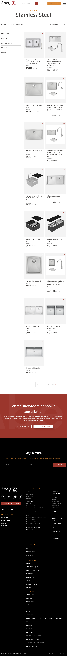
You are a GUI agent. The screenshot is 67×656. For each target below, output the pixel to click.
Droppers (54, 499)
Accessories (56, 523)
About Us (30, 595)
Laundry (29, 555)
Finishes (29, 629)
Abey (28, 563)
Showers (55, 497)
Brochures (28, 608)
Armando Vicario (33, 570)
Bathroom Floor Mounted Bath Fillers (35, 508)
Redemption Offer (33, 639)
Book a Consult (54, 3)
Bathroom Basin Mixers (32, 506)
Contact (29, 598)
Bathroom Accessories (57, 528)
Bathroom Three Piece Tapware (34, 512)
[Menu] (64, 3)
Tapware (29, 501)
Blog (27, 604)
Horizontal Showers (56, 503)
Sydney (4, 526)
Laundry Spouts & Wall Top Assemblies (35, 521)
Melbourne (5, 520)
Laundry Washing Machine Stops (34, 524)
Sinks (28, 492)
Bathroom (30, 551)
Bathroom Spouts (30, 510)
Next (53, 384)
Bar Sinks (28, 498)
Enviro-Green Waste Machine (34, 528)
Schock (29, 588)
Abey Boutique (32, 567)
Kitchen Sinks (29, 494)
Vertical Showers (56, 507)
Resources (30, 602)
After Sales (30, 615)
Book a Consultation (43, 426)
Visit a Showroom (23, 426)
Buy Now (55, 535)
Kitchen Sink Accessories (58, 525)
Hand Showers (55, 501)
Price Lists (30, 632)
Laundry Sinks (29, 496)
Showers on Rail (55, 505)
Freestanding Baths (57, 519)
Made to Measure (58, 531)
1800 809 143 (7, 509)
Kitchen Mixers (30, 504)
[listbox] (57, 24)
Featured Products (34, 636)
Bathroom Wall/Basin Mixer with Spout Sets (35, 514)
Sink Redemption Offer (35, 643)
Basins (54, 511)
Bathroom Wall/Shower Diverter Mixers (36, 517)
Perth (3, 523)
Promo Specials (32, 646)
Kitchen (29, 548)
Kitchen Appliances (56, 493)
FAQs (28, 611)
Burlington (31, 577)
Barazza (29, 574)
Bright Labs (63, 653)
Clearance (56, 538)
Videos (28, 606)
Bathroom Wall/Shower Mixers (33, 519)
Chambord (30, 581)
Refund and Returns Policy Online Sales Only (44, 618)
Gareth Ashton (32, 584)
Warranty (30, 622)
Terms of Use (48, 653)
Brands (29, 625)
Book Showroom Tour (11, 503)
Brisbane (4, 518)
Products (3, 24)
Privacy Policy (55, 653)
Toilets (54, 514)
